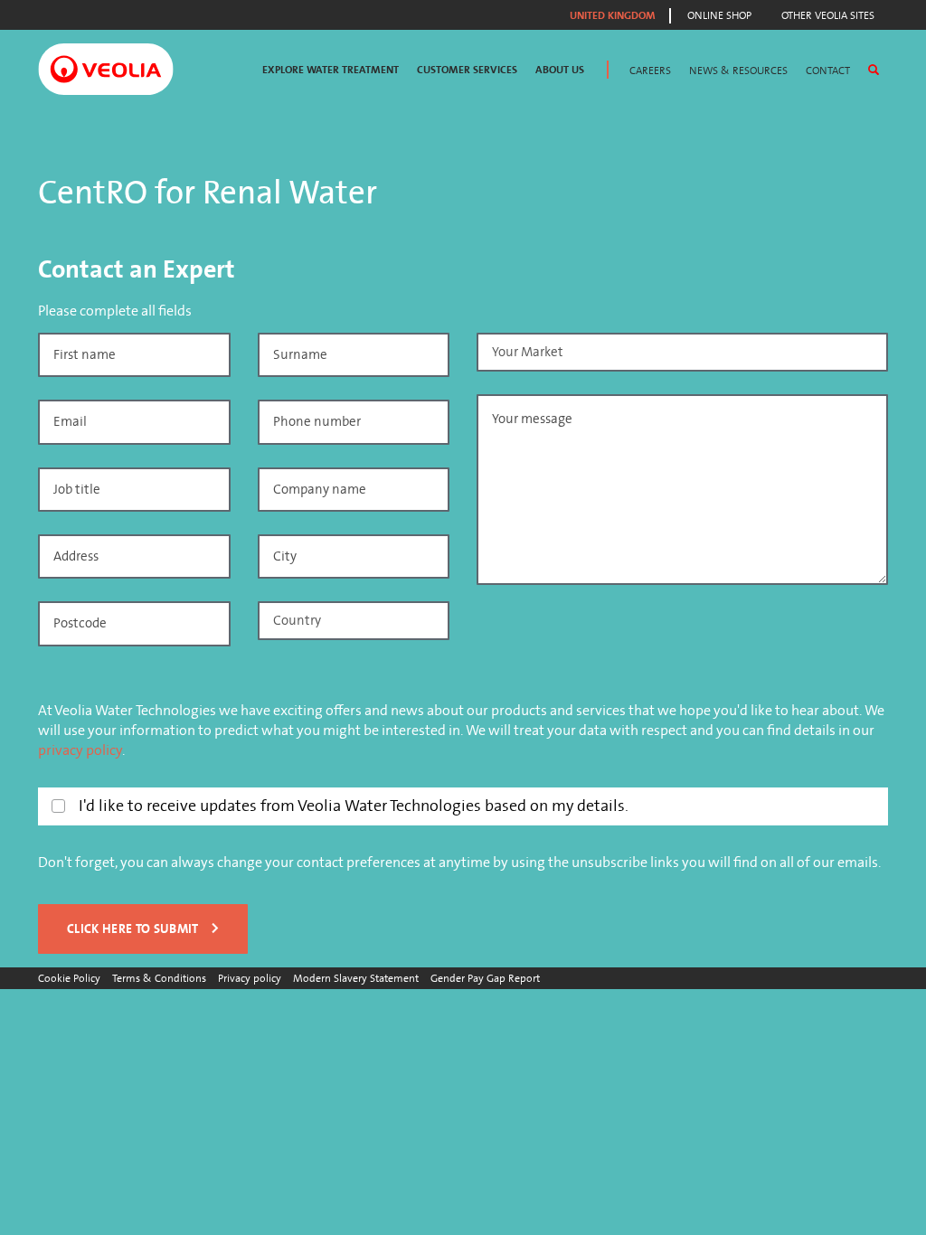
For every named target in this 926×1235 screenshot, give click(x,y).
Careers (650, 70)
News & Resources (738, 70)
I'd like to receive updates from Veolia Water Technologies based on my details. (353, 806)
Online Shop (719, 15)
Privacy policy (249, 978)
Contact (828, 70)
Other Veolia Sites (827, 15)
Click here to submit (133, 929)
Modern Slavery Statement (356, 978)
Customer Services (467, 70)
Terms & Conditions (159, 978)
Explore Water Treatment (330, 70)
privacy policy (80, 750)
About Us (559, 70)
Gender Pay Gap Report (485, 978)
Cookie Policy (69, 978)
